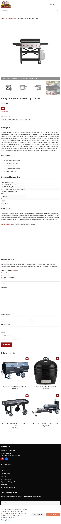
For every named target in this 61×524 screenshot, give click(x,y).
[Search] (58, 10)
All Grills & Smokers (11, 18)
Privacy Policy (5, 520)
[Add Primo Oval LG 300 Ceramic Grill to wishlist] (57, 358)
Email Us (3, 476)
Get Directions (5, 473)
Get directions (5, 224)
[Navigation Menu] (58, 4)
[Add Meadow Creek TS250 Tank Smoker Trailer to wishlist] (57, 395)
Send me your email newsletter (11, 340)
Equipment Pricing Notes (8, 482)
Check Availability (7, 275)
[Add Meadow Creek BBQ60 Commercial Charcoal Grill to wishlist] (27, 395)
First (2, 321)
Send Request (6, 344)
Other (4, 279)
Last (32, 321)
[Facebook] (6, 458)
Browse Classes (6, 479)
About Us (4, 484)
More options (38, 514)
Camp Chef (11, 119)
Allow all (53, 514)
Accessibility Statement (8, 487)
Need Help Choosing (8, 277)
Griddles (27, 119)
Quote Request (7, 273)
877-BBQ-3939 (10, 450)
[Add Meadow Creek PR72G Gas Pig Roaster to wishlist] (27, 358)
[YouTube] (2, 458)
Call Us (3, 470)
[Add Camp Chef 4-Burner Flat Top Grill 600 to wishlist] (3, 108)
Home (2, 18)
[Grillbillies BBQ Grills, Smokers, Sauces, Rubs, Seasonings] (6, 4)
